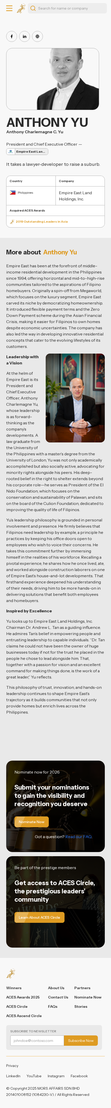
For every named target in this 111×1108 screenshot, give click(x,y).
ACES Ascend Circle (24, 1015)
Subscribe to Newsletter (33, 1031)
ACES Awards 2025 (22, 997)
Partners (82, 988)
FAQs (52, 1006)
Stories (80, 1006)
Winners (13, 988)
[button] (9, 8)
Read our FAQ (78, 836)
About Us (56, 988)
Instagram (56, 1076)
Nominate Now (87, 997)
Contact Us (58, 997)
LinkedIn (13, 1076)
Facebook (79, 1076)
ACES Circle (17, 1006)
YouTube (34, 1076)
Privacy (12, 1065)
